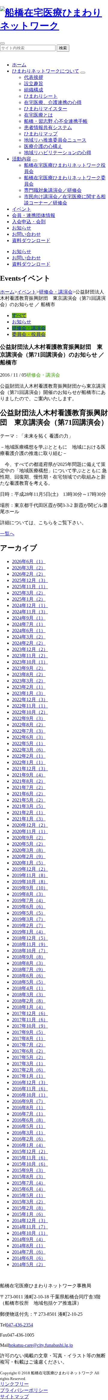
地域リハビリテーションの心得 (57, 152)
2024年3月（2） (29, 636)
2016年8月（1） (29, 1107)
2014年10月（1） (30, 1233)
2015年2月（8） (29, 1208)
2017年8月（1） (29, 1038)
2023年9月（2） (29, 668)
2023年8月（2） (29, 674)
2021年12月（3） (30, 768)
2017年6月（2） (29, 1051)
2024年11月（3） (30, 611)
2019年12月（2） (30, 869)
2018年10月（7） (30, 950)
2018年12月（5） (30, 938)
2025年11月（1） (30, 586)
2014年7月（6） (29, 1251)
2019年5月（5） (29, 912)
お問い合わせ (26, 234)
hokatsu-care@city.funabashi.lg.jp (41, 1345)
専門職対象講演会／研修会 (53, 190)
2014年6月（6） (29, 1258)
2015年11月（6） (30, 1157)
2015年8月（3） (29, 1176)
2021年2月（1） (29, 812)
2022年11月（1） (30, 705)
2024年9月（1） (29, 617)
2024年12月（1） (30, 605)
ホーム (19, 64)
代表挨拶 (33, 77)
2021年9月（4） (29, 774)
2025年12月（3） (30, 580)
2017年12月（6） (30, 1013)
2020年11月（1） (30, 831)
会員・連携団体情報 (33, 215)
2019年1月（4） (29, 931)
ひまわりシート (41, 96)
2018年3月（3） (29, 994)
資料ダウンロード (31, 240)
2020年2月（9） (29, 856)
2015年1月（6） (29, 1214)
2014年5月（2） (29, 1264)
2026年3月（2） (29, 567)
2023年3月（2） (29, 680)
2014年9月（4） (29, 1239)
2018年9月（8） (29, 956)
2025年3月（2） (29, 592)
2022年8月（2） (29, 724)
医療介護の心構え (43, 146)
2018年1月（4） (29, 1007)
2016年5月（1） (29, 1126)
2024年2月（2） (29, 643)
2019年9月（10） (30, 887)
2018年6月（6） (29, 975)
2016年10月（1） (30, 1095)
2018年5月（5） (29, 982)
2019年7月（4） (29, 900)
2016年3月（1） (29, 1132)
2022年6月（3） (29, 737)
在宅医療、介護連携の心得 (53, 102)
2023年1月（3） (29, 693)
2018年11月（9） (30, 944)
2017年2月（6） (29, 1069)
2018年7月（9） (29, 969)
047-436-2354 (19, 1324)
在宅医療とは (38, 114)
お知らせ (21, 227)
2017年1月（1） (29, 1076)
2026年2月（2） (29, 574)
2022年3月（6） (29, 749)
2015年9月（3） (29, 1170)
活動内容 (21, 158)
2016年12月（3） (30, 1082)
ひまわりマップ (41, 133)
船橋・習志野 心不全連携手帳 (56, 121)
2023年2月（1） (29, 687)
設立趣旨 (33, 83)
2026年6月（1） (29, 561)
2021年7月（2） (29, 787)
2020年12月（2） (30, 825)
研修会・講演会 (56, 291)
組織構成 (33, 89)
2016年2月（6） (29, 1138)
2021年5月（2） (29, 800)
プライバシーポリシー (24, 1390)
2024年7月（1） (29, 624)
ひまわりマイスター (45, 108)
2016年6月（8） (29, 1120)
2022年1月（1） (29, 762)
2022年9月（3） (29, 718)
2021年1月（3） (29, 818)
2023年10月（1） (30, 661)
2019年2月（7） (29, 925)
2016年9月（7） (29, 1101)
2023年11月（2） (30, 655)
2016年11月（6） (30, 1088)
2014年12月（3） (30, 1220)
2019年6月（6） (29, 906)
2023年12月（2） (30, 649)
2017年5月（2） (29, 1057)
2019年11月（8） (30, 875)
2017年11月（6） (30, 1019)
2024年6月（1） (29, 630)
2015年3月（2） (29, 1201)
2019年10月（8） (30, 881)
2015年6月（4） (29, 1189)
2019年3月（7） (29, 919)
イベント (21, 209)
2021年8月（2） (29, 781)
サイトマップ (14, 1396)
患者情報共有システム (48, 127)
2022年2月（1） (29, 756)
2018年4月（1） (29, 988)
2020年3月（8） (29, 850)
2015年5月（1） (29, 1195)
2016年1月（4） (29, 1145)
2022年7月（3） (29, 730)
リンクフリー (14, 1384)
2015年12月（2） (30, 1151)
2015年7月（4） (29, 1182)
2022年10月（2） (30, 712)
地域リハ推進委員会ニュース (55, 140)
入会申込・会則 (29, 221)
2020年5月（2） (29, 843)
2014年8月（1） (29, 1245)
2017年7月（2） (29, 1044)
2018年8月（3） (29, 963)
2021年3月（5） (29, 806)
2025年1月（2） (29, 599)
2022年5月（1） (29, 743)
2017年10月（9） (30, 1025)
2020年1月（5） (29, 862)
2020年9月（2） (29, 837)
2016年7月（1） (29, 1113)
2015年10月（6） (30, 1164)
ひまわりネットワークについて (45, 71)
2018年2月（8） (29, 1000)
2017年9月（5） (29, 1032)
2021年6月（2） (29, 793)
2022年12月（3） (30, 699)
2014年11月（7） (30, 1226)
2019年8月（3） (29, 894)
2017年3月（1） (29, 1063)
